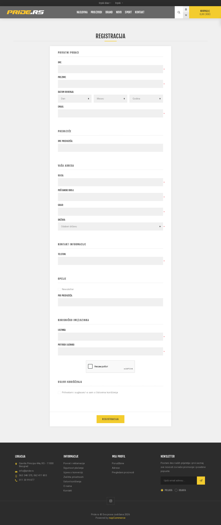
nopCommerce (117, 518)
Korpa (205, 12)
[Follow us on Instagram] (110, 501)
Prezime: (62, 77)
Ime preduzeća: (65, 141)
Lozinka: (62, 329)
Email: (61, 106)
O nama (67, 486)
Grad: (61, 205)
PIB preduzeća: (65, 295)
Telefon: (62, 254)
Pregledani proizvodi (123, 472)
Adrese (116, 467)
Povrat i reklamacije (74, 463)
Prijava (188, 9)
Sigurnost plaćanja (73, 467)
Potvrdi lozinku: (66, 344)
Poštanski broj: (66, 190)
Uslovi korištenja (72, 481)
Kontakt (67, 490)
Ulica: (61, 175)
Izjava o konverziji (73, 472)
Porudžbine (118, 463)
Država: (62, 219)
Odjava (182, 490)
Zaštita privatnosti (73, 477)
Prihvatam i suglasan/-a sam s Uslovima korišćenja (90, 392)
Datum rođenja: (66, 91)
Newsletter (68, 289)
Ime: (60, 62)
